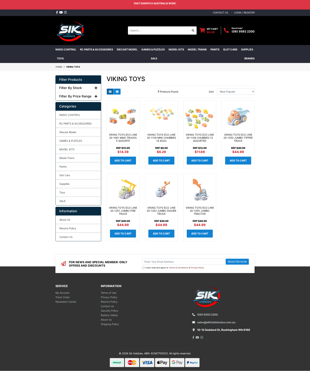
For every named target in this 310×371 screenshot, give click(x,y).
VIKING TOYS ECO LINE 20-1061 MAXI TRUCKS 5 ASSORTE (123, 137)
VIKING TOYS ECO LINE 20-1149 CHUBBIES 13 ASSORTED (200, 137)
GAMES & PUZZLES (70, 140)
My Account (62, 292)
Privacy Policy (197, 267)
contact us (220, 12)
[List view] (117, 91)
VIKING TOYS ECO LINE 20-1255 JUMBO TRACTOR (200, 210)
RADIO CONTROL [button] (65, 49)
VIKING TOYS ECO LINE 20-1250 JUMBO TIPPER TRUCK (238, 137)
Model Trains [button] (197, 49)
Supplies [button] (247, 49)
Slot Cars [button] (230, 49)
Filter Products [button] (70, 79)
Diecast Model (67, 132)
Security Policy (109, 310)
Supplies (64, 183)
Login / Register (244, 12)
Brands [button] (249, 58)
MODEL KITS (66, 149)
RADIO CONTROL (69, 114)
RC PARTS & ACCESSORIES (75, 123)
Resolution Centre (65, 301)
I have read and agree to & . (174, 267)
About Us (64, 219)
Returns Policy (67, 228)
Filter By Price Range (75, 96)
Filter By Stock (70, 88)
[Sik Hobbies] (70, 30)
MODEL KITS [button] (176, 49)
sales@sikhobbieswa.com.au (216, 322)
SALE (154, 58)
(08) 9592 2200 (243, 31)
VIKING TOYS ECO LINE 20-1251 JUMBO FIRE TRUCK (123, 210)
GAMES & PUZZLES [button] (153, 49)
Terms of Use (108, 292)
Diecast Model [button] (127, 49)
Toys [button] (60, 58)
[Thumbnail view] (110, 91)
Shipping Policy (110, 324)
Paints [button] (214, 49)
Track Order (62, 297)
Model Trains (66, 157)
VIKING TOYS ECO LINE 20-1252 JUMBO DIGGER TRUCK (161, 210)
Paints (63, 166)
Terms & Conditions (178, 267)
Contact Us (65, 236)
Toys (62, 192)
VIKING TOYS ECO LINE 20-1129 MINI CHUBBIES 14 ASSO (161, 137)
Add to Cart (122, 160)
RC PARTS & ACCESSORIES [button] (96, 49)
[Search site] (193, 30)
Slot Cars (64, 175)
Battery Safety (109, 315)
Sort (211, 91)
